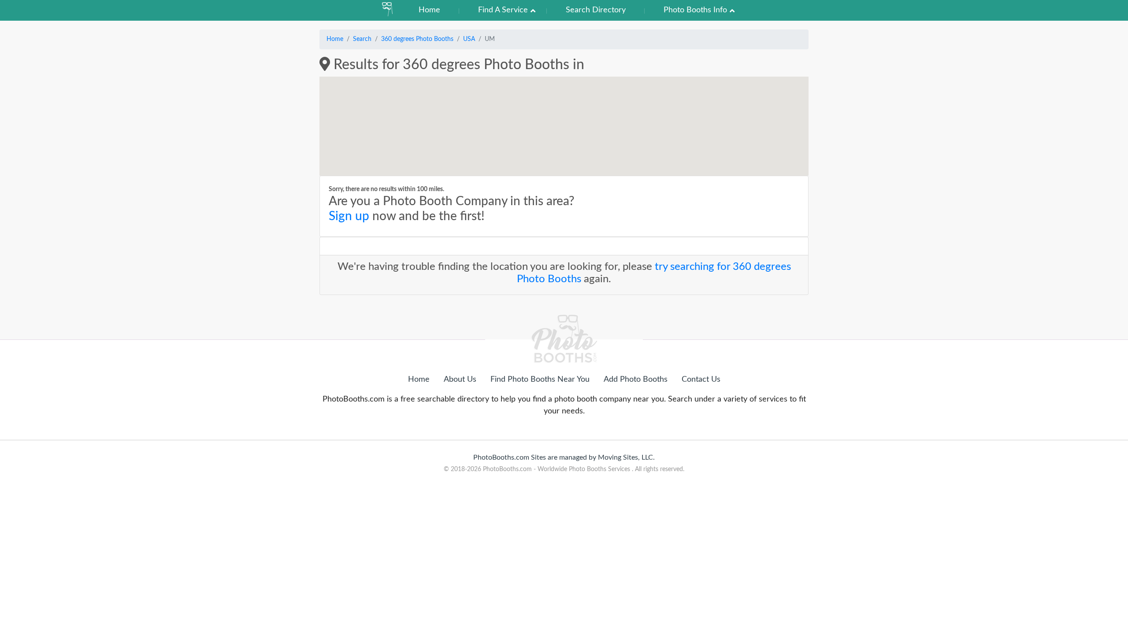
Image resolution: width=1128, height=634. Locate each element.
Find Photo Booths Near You (540, 379)
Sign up (349, 216)
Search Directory (596, 10)
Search (362, 39)
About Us (460, 379)
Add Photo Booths (636, 379)
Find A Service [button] (503, 10)
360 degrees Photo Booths (417, 39)
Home (429, 10)
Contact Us (701, 379)
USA (469, 39)
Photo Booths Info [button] (695, 10)
